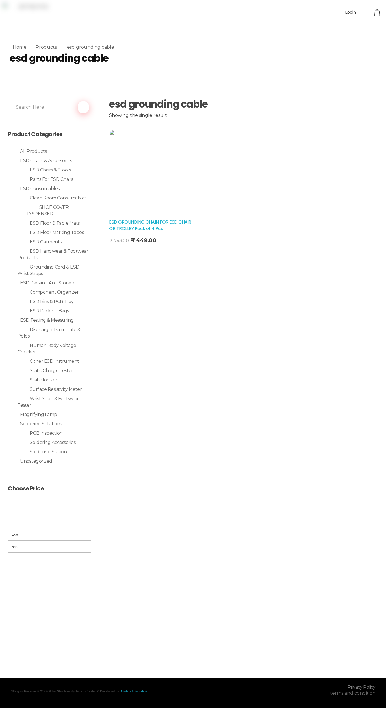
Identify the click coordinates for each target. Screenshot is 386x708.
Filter (49, 522)
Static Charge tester (51, 370)
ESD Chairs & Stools (50, 170)
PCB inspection (46, 433)
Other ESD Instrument (54, 361)
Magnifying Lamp (38, 414)
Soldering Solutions (41, 423)
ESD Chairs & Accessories (46, 160)
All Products (33, 151)
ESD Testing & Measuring (47, 320)
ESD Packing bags (49, 311)
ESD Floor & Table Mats (54, 223)
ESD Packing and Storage (47, 283)
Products (46, 47)
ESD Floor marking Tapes (57, 232)
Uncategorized (36, 461)
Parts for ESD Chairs (51, 179)
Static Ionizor (43, 380)
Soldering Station (48, 451)
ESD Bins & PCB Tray (51, 301)
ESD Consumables (40, 188)
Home (20, 47)
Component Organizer (54, 292)
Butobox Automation (133, 691)
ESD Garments (45, 241)
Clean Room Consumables (58, 198)
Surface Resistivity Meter (56, 389)
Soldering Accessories (52, 442)
